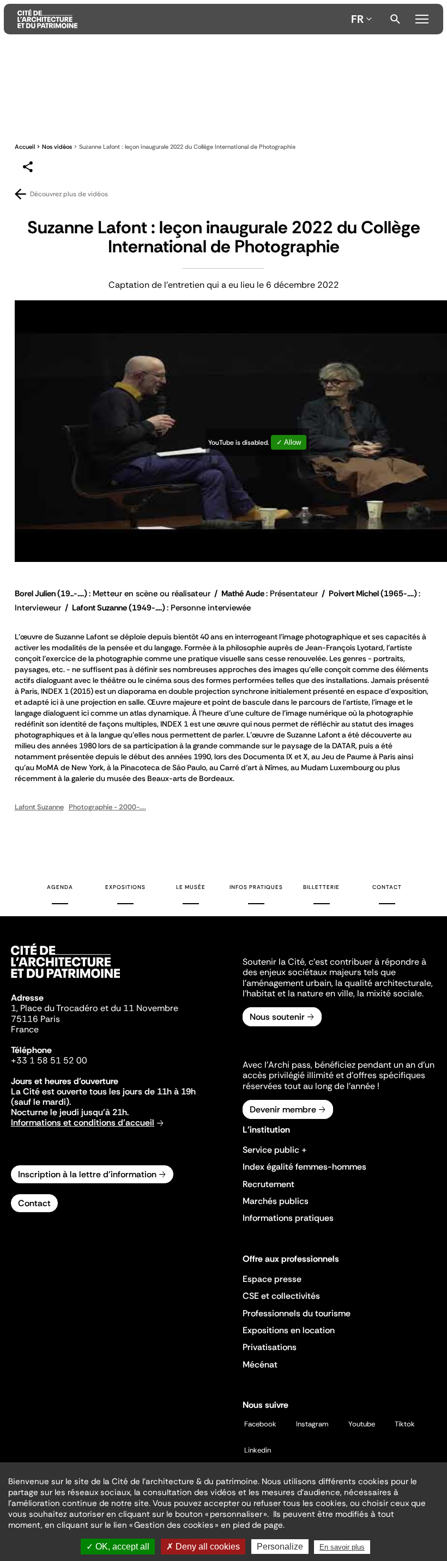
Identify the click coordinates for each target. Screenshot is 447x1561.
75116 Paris (35, 1019)
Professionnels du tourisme (297, 1313)
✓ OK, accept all (117, 1546)
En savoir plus (342, 1547)
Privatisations (270, 1347)
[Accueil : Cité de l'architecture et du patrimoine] (182, 19)
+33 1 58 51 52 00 (49, 1060)
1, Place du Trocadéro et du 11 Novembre (94, 1008)
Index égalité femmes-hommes (304, 1166)
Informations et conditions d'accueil (82, 1122)
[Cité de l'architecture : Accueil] (65, 979)
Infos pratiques (256, 887)
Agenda (60, 887)
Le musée (191, 887)
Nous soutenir (277, 1016)
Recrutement (268, 1184)
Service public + (275, 1149)
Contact (387, 887)
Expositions (125, 887)
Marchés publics (276, 1201)
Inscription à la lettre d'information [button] (87, 1174)
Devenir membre (283, 1109)
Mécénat (260, 1364)
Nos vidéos (57, 146)
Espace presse (272, 1279)
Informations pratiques (288, 1218)
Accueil (25, 146)
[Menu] (422, 17)
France (25, 1029)
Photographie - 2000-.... (107, 807)
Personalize (280, 1546)
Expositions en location (289, 1330)
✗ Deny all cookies (203, 1546)
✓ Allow (288, 442)
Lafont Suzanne (39, 807)
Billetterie (321, 887)
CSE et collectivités (281, 1296)
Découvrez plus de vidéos (69, 194)
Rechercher (395, 19)
